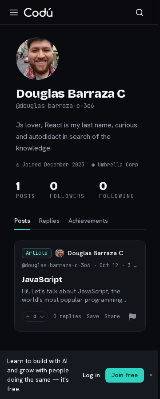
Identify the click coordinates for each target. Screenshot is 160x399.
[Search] (140, 12)
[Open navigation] (13, 12)
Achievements (88, 221)
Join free (125, 375)
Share (112, 316)
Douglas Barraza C (95, 253)
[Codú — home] (38, 12)
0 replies (67, 316)
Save (93, 316)
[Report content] (132, 317)
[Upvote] (28, 317)
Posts (22, 221)
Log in (91, 375)
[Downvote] (42, 317)
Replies (49, 221)
